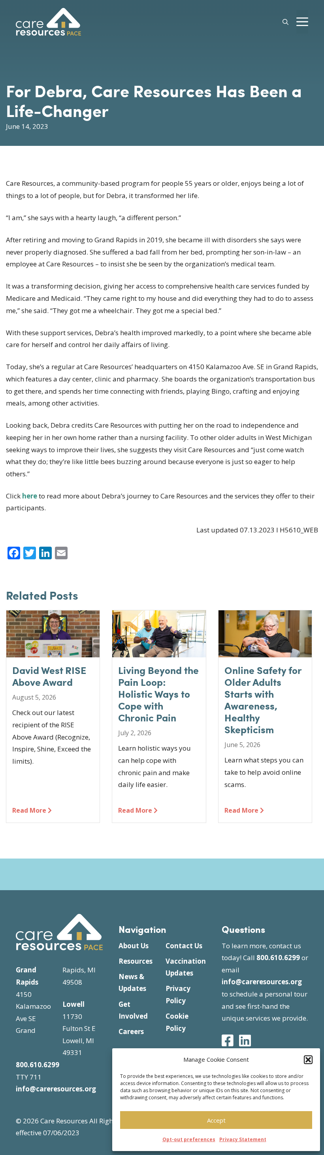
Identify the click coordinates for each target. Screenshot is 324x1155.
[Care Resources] (48, 20)
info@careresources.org (56, 1088)
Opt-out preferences (188, 1139)
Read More (30, 810)
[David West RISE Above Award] (53, 650)
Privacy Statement (242, 1139)
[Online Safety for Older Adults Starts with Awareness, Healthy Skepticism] (265, 650)
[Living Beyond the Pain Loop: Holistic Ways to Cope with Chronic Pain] (158, 650)
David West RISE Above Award (49, 676)
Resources (136, 961)
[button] (308, 1060)
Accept (216, 1120)
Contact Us (184, 945)
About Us (134, 945)
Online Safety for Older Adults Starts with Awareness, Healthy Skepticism (263, 699)
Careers (131, 1031)
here (29, 495)
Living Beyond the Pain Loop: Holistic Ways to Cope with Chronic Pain (158, 694)
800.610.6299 (37, 1064)
